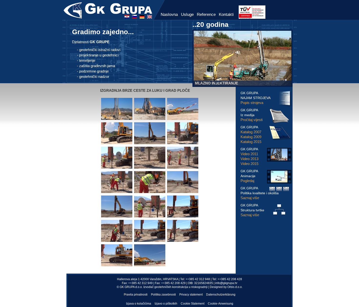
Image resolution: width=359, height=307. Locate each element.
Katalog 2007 (251, 132)
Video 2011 (249, 154)
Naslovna (169, 14)
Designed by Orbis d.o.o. (226, 287)
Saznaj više (250, 198)
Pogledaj (247, 181)
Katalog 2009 (251, 137)
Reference (206, 14)
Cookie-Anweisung (220, 303)
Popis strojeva (252, 103)
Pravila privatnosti (136, 294)
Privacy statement (191, 294)
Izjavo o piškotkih (166, 303)
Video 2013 (249, 159)
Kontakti (226, 14)
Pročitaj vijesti (252, 120)
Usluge (187, 14)
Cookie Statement (192, 303)
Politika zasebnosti (163, 294)
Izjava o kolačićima (138, 303)
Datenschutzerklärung (220, 294)
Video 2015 (249, 164)
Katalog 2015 (251, 142)
